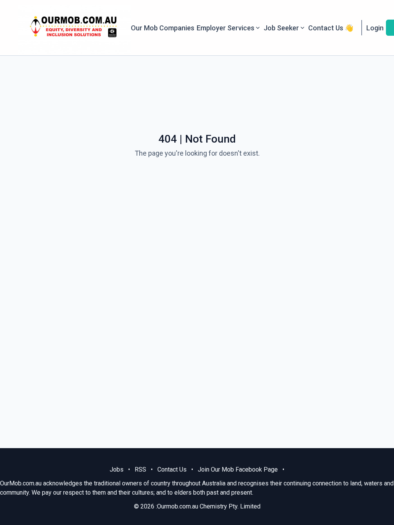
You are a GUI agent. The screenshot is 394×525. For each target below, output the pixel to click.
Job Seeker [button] (281, 28)
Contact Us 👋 (330, 28)
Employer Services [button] (225, 28)
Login (375, 28)
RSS (140, 469)
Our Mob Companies (162, 28)
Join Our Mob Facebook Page (238, 469)
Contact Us (172, 469)
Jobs (117, 469)
